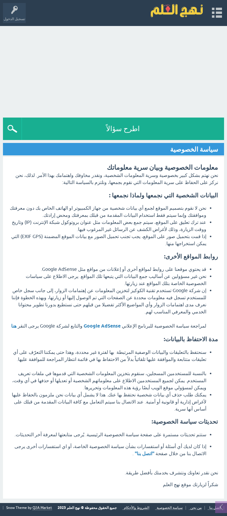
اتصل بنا (215, 508)
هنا (14, 326)
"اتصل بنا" (144, 453)
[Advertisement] (113, 70)
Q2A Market (42, 508)
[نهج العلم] (177, 10)
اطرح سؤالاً (123, 129)
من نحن (196, 508)
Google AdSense (101, 326)
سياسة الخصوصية (170, 508)
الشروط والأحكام (136, 508)
